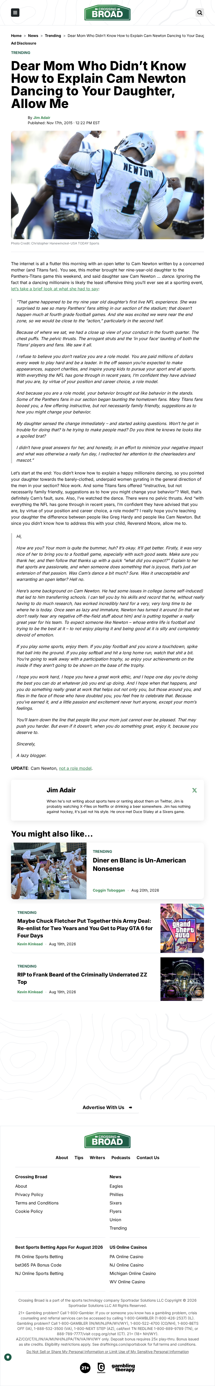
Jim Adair (41, 117)
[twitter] (194, 790)
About (62, 1157)
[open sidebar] (15, 12)
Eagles (116, 1186)
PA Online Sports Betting (39, 1256)
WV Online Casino (127, 1281)
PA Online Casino (126, 1256)
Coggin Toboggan (109, 890)
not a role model (75, 768)
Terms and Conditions (36, 1202)
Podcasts (120, 1157)
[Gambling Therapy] (123, 1367)
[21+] (85, 1368)
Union (115, 1219)
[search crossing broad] (200, 12)
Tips (78, 1157)
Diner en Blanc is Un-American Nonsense (139, 864)
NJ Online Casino (127, 1265)
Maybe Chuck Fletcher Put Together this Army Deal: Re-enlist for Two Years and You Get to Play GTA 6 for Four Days (85, 928)
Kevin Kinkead (30, 944)
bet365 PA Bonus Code (38, 1265)
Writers (97, 1157)
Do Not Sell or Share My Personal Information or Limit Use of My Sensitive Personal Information (107, 1351)
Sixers (116, 1202)
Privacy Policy (29, 1194)
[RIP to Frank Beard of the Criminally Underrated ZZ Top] (182, 979)
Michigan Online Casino (133, 1273)
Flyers (115, 1211)
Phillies (116, 1194)
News (115, 1176)
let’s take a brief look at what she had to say (54, 288)
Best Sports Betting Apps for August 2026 (59, 1247)
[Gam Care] (101, 1368)
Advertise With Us (103, 1107)
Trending (20, 52)
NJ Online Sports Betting (39, 1273)
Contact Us (148, 1157)
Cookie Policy (29, 1211)
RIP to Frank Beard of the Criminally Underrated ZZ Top (82, 978)
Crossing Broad (31, 1176)
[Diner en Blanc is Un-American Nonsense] (49, 871)
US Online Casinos (128, 1247)
